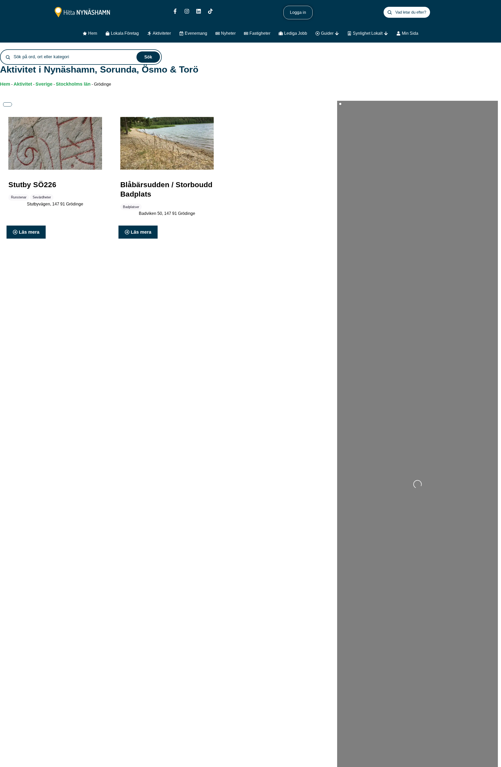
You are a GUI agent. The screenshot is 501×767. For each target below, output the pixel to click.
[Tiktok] (210, 11)
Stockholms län (73, 84)
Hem (5, 84)
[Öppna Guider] (337, 33)
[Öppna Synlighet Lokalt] (386, 33)
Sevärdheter (42, 197)
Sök (148, 57)
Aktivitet (23, 84)
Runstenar (18, 197)
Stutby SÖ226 (32, 185)
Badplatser (131, 207)
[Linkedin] (198, 11)
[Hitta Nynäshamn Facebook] (175, 11)
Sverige (43, 84)
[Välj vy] (7, 104)
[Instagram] (186, 11)
